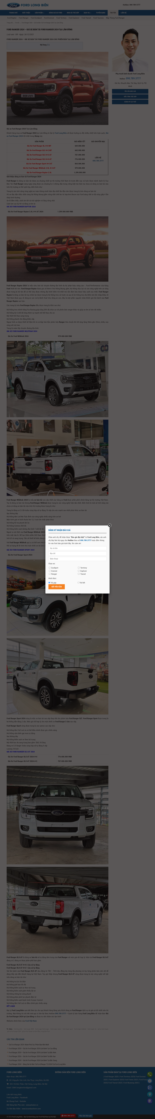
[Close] (109, 525)
